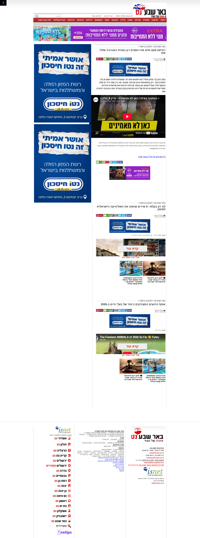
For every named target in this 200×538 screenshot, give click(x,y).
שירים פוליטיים (147, 235)
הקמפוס (98, 20)
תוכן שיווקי (107, 446)
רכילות (89, 20)
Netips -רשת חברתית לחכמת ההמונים (111, 461)
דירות (87, 453)
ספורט (146, 20)
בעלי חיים (158, 330)
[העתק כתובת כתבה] (114, 60)
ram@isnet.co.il (156, 453)
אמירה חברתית (136, 235)
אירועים (121, 455)
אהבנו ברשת (146, 46)
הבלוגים (121, 441)
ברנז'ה (97, 455)
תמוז (107, 20)
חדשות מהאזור (106, 450)
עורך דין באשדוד (118, 466)
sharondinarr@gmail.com (154, 463)
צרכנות (80, 20)
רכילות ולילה (98, 451)
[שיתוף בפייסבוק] (128, 60)
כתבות (122, 439)
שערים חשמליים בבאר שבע (114, 459)
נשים (80, 451)
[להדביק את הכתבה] (105, 163)
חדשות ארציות (119, 450)
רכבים (80, 453)
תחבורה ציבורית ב (109, 456)
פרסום (121, 471)
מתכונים (114, 439)
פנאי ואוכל (105, 455)
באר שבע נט (159, 46)
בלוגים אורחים (87, 443)
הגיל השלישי (59, 20)
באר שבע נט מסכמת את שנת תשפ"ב (109, 431)
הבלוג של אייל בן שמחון (116, 443)
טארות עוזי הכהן (99, 443)
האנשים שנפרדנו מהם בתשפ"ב (96, 433)
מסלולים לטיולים (118, 463)
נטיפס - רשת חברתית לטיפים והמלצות (111, 458)
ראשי (163, 20)
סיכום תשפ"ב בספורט (116, 433)
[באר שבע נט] (148, 442)
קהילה (138, 20)
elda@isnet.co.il (158, 483)
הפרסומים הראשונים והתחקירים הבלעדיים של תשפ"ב (105, 434)
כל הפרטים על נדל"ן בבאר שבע (151, 156)
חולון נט (121, 469)
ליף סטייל (105, 439)
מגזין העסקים (118, 445)
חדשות (155, 20)
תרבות (115, 20)
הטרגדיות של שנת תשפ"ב (97, 436)
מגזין (130, 20)
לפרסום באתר (96, 16)
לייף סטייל (87, 451)
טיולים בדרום (119, 464)
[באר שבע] (150, 17)
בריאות (71, 20)
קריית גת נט (120, 468)
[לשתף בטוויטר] (121, 60)
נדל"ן (122, 20)
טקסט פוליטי (157, 235)
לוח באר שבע (44, 20)
